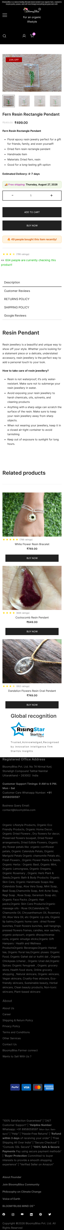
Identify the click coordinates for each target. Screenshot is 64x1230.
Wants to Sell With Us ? (16, 1056)
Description (12, 282)
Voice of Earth (11, 1198)
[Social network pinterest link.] (40, 1214)
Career (6, 1014)
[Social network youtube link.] (22, 1214)
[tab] (32, 282)
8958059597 (30, 1129)
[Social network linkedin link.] (31, 1214)
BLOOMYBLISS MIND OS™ (18, 1206)
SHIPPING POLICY (16, 307)
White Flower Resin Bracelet (32, 544)
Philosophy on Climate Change (21, 1191)
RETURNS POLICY (17, 299)
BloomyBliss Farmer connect (20, 1050)
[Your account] (24, 36)
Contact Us (9, 1044)
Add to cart (32, 212)
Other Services (11, 1038)
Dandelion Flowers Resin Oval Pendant (32, 690)
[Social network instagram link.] (13, 1214)
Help (15, 1133)
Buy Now (32, 225)
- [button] (12, 195)
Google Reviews (15, 315)
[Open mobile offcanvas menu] (4, 15)
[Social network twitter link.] (49, 1214)
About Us (8, 1008)
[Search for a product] (4, 36)
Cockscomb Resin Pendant (32, 617)
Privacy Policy (11, 1026)
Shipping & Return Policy (17, 1020)
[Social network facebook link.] (3, 1214)
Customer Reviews (17, 291)
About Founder (11, 1177)
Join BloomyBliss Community (20, 1184)
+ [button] (51, 195)
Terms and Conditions (16, 1032)
